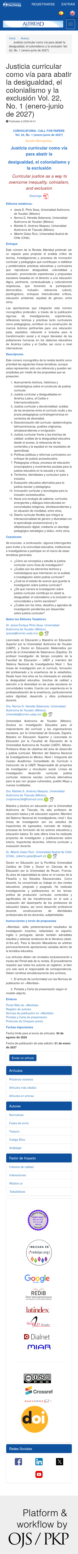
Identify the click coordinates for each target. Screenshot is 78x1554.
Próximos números (21, 1079)
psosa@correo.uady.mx (22, 633)
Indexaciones (17, 1175)
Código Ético (17, 1139)
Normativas (16, 1115)
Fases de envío (19, 1123)
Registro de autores (18, 1009)
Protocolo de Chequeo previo (24, 1021)
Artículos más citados (22, 1088)
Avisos (25, 38)
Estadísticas (17, 1191)
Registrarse (43, 4)
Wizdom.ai (15, 1183)
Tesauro (14, 1131)
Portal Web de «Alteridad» (22, 1005)
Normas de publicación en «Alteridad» (30, 1013)
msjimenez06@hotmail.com (24, 799)
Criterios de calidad (21, 1167)
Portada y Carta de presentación (26, 1017)
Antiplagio (15, 1148)
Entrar (68, 4)
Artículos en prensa (21, 1096)
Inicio (12, 38)
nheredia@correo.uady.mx (24, 714)
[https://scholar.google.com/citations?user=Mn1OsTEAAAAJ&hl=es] (46, 633)
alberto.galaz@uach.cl (31, 856)
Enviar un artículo (23, 1058)
